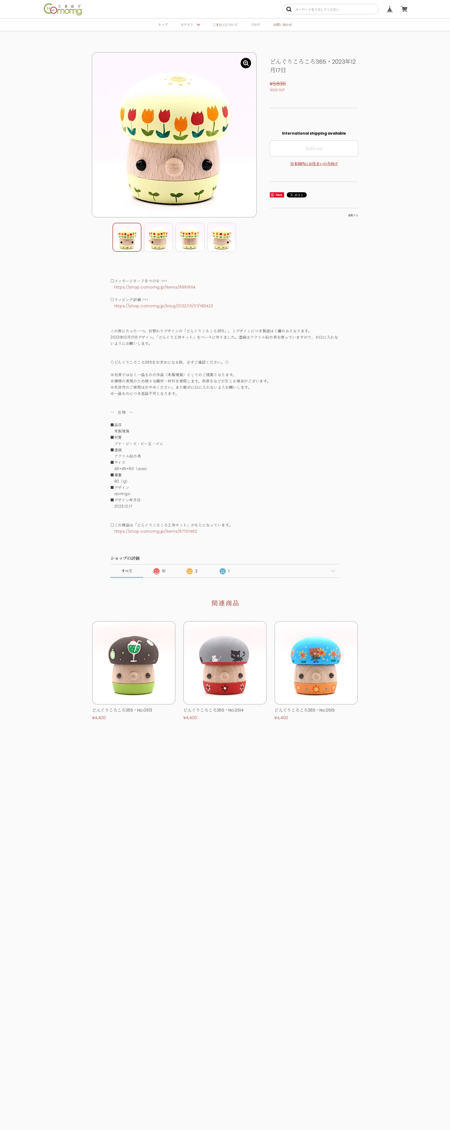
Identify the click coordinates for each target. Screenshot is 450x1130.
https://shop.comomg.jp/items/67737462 (155, 531)
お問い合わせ (282, 24)
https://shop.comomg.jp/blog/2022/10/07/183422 (163, 306)
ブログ (255, 24)
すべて (126, 571)
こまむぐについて (225, 24)
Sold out (314, 148)
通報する (353, 215)
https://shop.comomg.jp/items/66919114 (155, 287)
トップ (163, 24)
